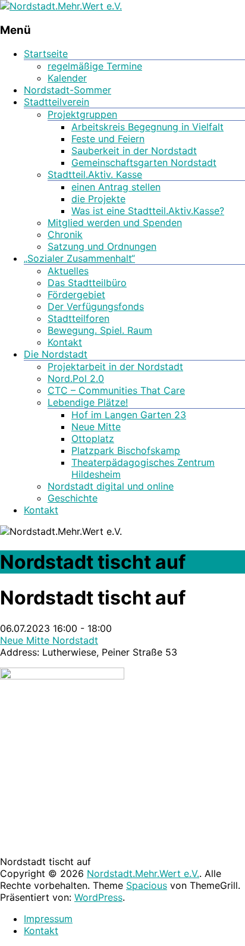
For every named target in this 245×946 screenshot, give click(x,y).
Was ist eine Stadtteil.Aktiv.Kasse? (147, 211)
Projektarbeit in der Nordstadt (115, 366)
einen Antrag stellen (116, 187)
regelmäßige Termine (95, 66)
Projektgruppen (82, 114)
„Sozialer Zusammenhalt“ (79, 258)
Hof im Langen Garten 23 (128, 415)
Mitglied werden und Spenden (115, 222)
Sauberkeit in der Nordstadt (134, 150)
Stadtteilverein (56, 102)
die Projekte (98, 199)
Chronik (65, 234)
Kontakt (65, 342)
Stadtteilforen (78, 318)
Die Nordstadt (55, 354)
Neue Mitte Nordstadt (49, 640)
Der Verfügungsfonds (96, 306)
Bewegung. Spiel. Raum (100, 330)
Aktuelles (68, 271)
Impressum (48, 919)
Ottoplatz (92, 438)
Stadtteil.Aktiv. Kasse (95, 174)
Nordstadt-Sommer (67, 90)
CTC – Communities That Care (116, 390)
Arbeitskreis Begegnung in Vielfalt (147, 127)
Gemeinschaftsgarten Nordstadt (143, 162)
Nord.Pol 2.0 (76, 378)
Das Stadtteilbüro (87, 283)
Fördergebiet (76, 294)
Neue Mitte (96, 427)
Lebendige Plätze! (88, 402)
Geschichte (73, 498)
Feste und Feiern (108, 139)
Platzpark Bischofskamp (125, 450)
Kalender (67, 78)
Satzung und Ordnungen (102, 246)
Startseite (46, 53)
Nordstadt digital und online (111, 486)
